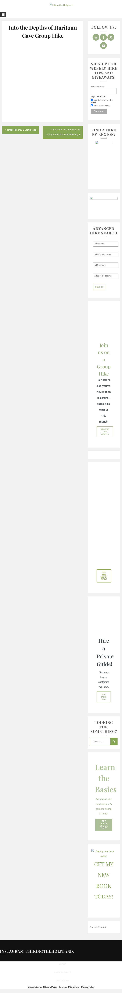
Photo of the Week (101, 105)
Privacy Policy (87, 987)
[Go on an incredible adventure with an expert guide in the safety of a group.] (43, 52)
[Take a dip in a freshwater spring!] (17, 71)
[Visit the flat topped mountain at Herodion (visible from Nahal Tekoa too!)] (68, 52)
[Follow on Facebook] (103, 37)
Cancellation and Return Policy (42, 987)
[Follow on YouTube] (103, 45)
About (62, 964)
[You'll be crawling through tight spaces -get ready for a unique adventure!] (43, 91)
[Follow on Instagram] (96, 37)
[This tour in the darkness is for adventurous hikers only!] (43, 71)
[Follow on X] (110, 37)
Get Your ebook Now (104, 824)
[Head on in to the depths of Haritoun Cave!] (17, 91)
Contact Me (62, 981)
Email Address (97, 86)
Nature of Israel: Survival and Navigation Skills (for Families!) (63, 132)
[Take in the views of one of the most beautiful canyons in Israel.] (17, 51)
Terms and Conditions (69, 987)
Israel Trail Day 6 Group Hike (21, 130)
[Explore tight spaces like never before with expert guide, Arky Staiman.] (68, 98)
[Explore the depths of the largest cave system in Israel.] (68, 72)
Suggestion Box (63, 972)
